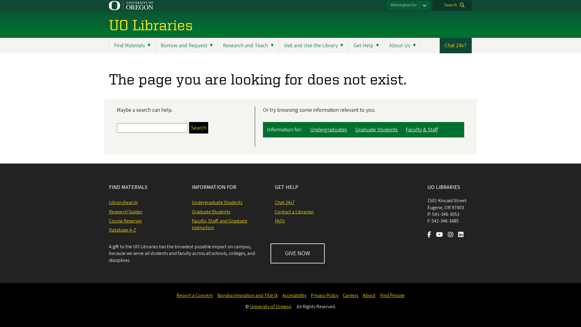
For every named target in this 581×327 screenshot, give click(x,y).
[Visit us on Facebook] (429, 235)
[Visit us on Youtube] (439, 235)
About (369, 295)
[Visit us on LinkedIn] (461, 235)
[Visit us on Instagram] (450, 235)
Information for (404, 5)
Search (450, 5)
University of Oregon (270, 306)
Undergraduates (328, 130)
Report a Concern (194, 295)
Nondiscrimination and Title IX (247, 295)
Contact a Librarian (294, 212)
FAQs (280, 221)
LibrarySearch (123, 202)
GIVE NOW (297, 253)
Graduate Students (376, 130)
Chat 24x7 (456, 45)
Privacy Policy (324, 295)
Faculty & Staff (422, 130)
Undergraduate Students (217, 202)
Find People (392, 295)
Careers (350, 295)
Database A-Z (122, 230)
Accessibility (294, 295)
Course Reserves (125, 221)
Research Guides (125, 212)
